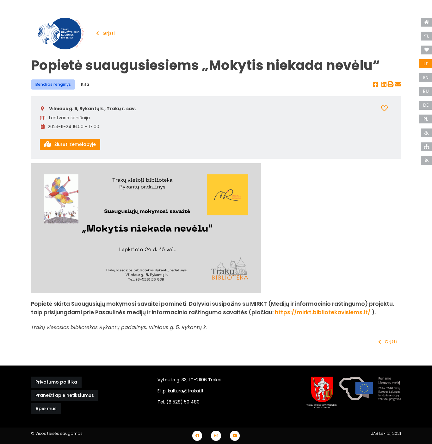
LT (425, 63)
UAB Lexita (381, 433)
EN (426, 77)
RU (426, 91)
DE (426, 105)
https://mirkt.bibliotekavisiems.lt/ (322, 312)
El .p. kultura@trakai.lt (180, 391)
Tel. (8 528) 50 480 (178, 402)
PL (425, 119)
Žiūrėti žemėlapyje (74, 144)
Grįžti (107, 33)
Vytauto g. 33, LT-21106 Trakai (189, 380)
